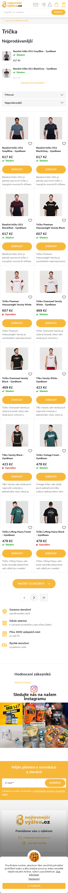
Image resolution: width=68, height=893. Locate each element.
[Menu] (63, 4)
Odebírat (55, 782)
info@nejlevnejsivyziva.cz (36, 837)
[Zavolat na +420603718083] (44, 4)
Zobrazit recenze (23, 682)
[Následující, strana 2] (34, 597)
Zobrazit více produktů (33, 82)
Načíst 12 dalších (31, 583)
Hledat (58, 12)
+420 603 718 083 (36, 843)
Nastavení (34, 879)
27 (44, 597)
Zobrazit (17, 169)
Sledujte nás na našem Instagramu (34, 697)
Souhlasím (35, 885)
